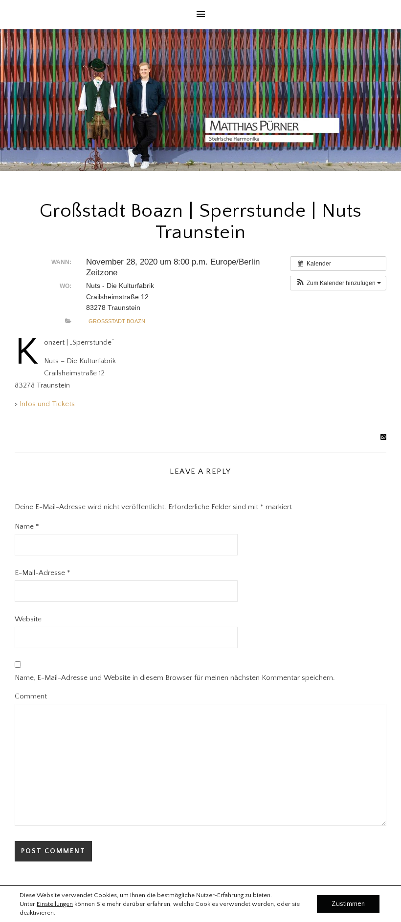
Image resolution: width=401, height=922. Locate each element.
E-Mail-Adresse (42, 573)
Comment (31, 696)
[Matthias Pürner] (200, 100)
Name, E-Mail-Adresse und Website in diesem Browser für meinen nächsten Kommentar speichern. (175, 678)
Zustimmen (348, 904)
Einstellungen (55, 904)
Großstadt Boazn (117, 321)
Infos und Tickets (47, 404)
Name (27, 526)
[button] (338, 283)
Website (28, 619)
